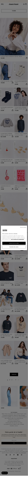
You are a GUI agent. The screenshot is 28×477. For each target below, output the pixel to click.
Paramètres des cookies (14, 246)
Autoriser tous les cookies (14, 243)
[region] (14, 237)
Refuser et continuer (23, 227)
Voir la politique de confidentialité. (17, 239)
